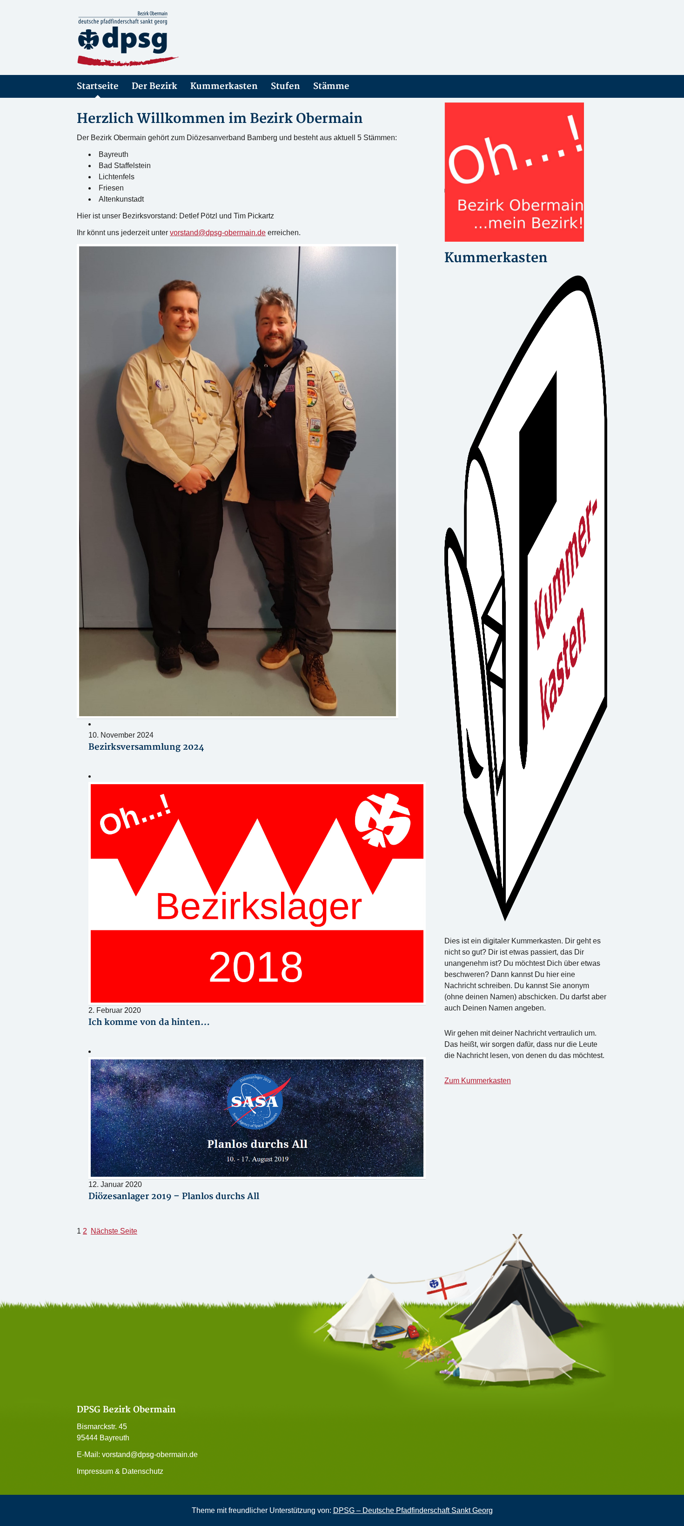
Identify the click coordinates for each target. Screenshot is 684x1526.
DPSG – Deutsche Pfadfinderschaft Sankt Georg (413, 1510)
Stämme (331, 86)
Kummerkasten (224, 86)
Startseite (98, 86)
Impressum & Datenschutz (120, 1471)
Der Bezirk (154, 86)
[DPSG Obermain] (160, 39)
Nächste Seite (114, 1231)
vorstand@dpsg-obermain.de (218, 233)
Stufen (285, 86)
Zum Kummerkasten (477, 1081)
